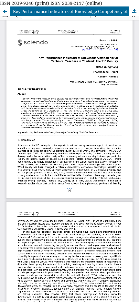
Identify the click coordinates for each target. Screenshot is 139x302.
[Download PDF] (134, 11)
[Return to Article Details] (5, 11)
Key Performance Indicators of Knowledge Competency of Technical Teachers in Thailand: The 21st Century (76, 11)
